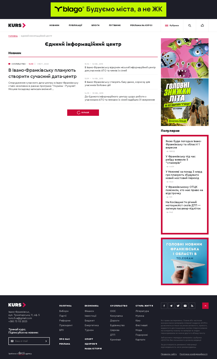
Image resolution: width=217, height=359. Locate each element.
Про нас (64, 339)
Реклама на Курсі (141, 25)
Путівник (115, 25)
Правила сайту (169, 354)
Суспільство (118, 306)
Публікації (75, 25)
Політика (65, 306)
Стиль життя (144, 306)
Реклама (64, 344)
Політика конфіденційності (193, 354)
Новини (54, 25)
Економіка (91, 306)
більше (85, 112)
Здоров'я (91, 344)
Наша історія (93, 349)
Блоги (95, 25)
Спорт (89, 339)
